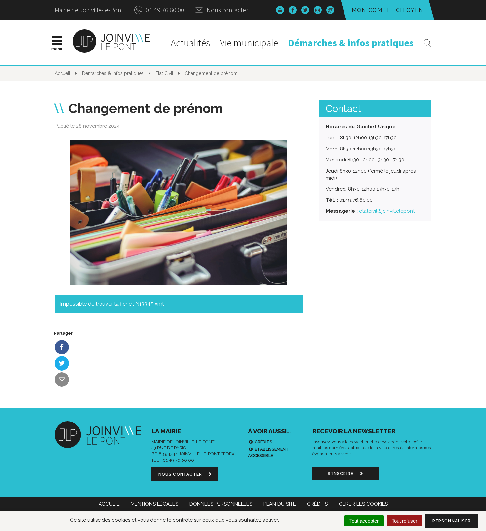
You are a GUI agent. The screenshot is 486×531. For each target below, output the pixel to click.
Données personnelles (220, 504)
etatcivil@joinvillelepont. (387, 211)
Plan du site (279, 504)
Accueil (109, 504)
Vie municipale (249, 42)
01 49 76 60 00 (164, 10)
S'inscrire (341, 473)
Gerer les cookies (363, 504)
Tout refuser (404, 521)
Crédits (263, 441)
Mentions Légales (154, 504)
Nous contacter (226, 10)
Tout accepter (364, 521)
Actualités (190, 42)
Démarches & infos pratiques (351, 42)
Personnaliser (451, 521)
